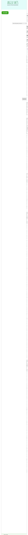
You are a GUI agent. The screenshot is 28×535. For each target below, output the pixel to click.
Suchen (24, 99)
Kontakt (5, 13)
